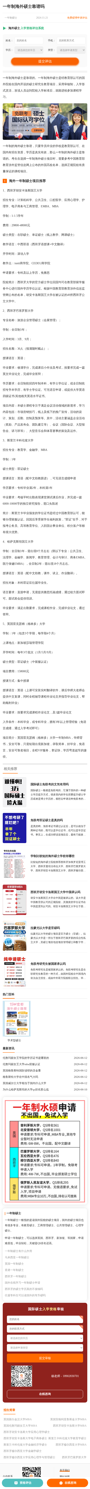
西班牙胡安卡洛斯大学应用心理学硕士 (27, 1432)
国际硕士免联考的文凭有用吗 (50, 784)
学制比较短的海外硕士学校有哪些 (53, 856)
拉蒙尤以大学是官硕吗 (45, 928)
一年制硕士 (11, 17)
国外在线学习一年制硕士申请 (22, 1282)
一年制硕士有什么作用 (18, 1251)
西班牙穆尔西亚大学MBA (71, 1444)
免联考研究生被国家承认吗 (48, 963)
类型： (51, 50)
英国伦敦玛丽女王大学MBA (20, 1425)
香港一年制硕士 (14, 1270)
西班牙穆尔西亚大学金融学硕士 (23, 1451)
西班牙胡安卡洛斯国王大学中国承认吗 (55, 892)
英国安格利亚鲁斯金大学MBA (68, 1419)
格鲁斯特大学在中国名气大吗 (20, 1076)
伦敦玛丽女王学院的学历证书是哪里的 (26, 1057)
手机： (51, 40)
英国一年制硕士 (14, 1263)
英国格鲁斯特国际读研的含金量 (22, 1070)
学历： (9, 50)
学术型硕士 (14, 1040)
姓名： (9, 40)
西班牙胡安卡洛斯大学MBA (69, 1425)
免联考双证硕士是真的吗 (47, 820)
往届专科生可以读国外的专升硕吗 (25, 1295)
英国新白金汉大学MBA (18, 1419)
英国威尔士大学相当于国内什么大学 (24, 1083)
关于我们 (65, 1470)
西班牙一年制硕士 (16, 1276)
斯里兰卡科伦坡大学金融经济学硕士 (25, 1444)
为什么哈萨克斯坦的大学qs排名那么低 (26, 1089)
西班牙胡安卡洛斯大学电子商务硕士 (25, 1438)
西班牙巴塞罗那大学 (74, 1457)
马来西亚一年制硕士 (17, 1257)
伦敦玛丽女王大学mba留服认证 (21, 1064)
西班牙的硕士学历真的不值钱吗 (24, 1289)
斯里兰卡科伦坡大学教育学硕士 (67, 1438)
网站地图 (65, 1476)
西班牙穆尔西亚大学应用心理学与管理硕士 (29, 1457)
